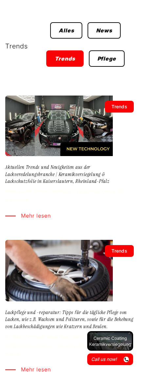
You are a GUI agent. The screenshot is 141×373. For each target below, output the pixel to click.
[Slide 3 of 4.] (110, 341)
